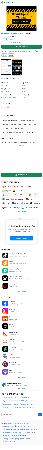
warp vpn (8, 191)
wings (7, 199)
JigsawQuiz (5, 435)
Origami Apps (19, 128)
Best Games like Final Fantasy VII (12, 132)
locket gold (8, 186)
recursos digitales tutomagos (11, 397)
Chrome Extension (8, 432)
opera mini (20, 186)
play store (34, 207)
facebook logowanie (26, 404)
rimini (30, 199)
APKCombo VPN (20, 432)
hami (29, 186)
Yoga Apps (27, 124)
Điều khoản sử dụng (8, 426)
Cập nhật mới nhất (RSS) (27, 439)
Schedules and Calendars (10, 120)
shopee (24, 195)
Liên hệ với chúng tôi (30, 429)
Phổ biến (5, 297)
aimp (17, 191)
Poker (35, 124)
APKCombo (5, 33)
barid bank (35, 195)
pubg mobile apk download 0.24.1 (13, 401)
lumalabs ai (36, 203)
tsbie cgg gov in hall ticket (10, 404)
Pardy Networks (15, 42)
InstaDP (13, 37)
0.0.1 (4, 85)
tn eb (12, 407)
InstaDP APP (7, 139)
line (25, 207)
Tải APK (23, 46)
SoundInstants (31, 432)
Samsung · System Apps (10, 439)
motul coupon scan (28, 407)
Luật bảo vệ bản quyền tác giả (12, 429)
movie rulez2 (6, 407)
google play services (11, 195)
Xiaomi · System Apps (18, 435)
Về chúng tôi (24, 423)
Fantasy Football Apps (27, 120)
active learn (25, 397)
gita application (30, 401)
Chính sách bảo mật (22, 426)
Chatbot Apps (29, 132)
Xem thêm (21, 212)
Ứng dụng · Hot (9, 249)
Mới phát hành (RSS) (8, 442)
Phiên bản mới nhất (10, 79)
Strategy (5, 124)
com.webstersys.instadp (9, 97)
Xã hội (11, 55)
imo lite (26, 203)
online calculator (18, 199)
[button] (36, 2)
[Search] (40, 414)
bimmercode (16, 207)
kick (6, 207)
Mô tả (4, 55)
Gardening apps (7, 128)
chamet (7, 203)
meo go (16, 203)
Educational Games (16, 124)
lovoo (24, 191)
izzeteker (18, 407)
